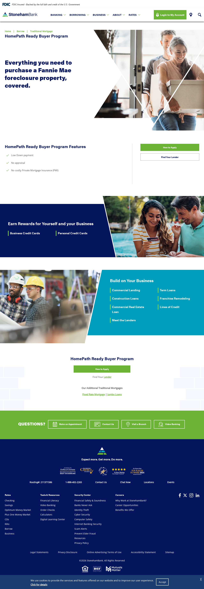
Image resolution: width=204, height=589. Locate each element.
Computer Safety (83, 519)
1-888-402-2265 (74, 482)
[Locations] (190, 15)
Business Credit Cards (25, 233)
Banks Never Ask (83, 505)
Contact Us (108, 424)
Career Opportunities (126, 505)
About (117, 15)
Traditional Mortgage (41, 31)
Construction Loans (125, 298)
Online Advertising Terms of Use (104, 552)
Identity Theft (81, 509)
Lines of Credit (169, 307)
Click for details (39, 584)
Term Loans (167, 290)
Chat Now (125, 482)
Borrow (20, 31)
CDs (7, 519)
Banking (56, 15)
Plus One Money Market (17, 514)
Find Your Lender (170, 157)
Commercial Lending (126, 290)
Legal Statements (39, 552)
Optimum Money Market (18, 509)
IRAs (7, 523)
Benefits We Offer (124, 509)
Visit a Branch (138, 424)
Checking (10, 500)
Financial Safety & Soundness (90, 500)
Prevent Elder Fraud (85, 533)
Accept (162, 582)
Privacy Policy (81, 542)
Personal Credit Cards (72, 233)
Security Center (82, 494)
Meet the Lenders (124, 320)
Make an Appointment (70, 424)
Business (99, 15)
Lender (107, 377)
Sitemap (169, 552)
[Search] (199, 15)
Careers (119, 494)
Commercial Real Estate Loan (128, 309)
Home (8, 31)
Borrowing (77, 15)
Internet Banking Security (88, 523)
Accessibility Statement (143, 552)
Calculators (46, 514)
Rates (133, 15)
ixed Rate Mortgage (93, 394)
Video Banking (172, 424)
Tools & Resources (49, 494)
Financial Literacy (49, 500)
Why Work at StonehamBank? (130, 500)
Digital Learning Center (52, 519)
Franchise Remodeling (175, 298)
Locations (149, 482)
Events (170, 482)
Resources (79, 538)
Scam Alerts (80, 528)
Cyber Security (82, 514)
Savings (9, 505)
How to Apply (170, 147)
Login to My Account (172, 15)
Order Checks (47, 509)
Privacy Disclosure (67, 552)
